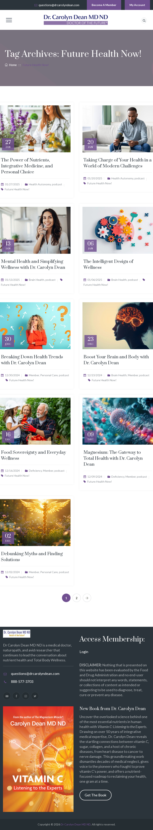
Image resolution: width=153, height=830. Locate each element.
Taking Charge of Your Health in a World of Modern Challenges (117, 163)
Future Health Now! (17, 189)
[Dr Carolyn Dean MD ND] (75, 20)
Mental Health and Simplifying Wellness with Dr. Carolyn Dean (33, 264)
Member (34, 375)
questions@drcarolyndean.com (59, 5)
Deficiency (35, 470)
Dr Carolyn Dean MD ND (76, 824)
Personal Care (49, 375)
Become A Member (104, 5)
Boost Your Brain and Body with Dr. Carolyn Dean (116, 360)
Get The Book (95, 795)
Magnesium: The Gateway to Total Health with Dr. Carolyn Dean (113, 458)
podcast (57, 184)
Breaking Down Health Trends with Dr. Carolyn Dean (32, 360)
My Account (137, 5)
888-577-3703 (22, 681)
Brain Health (36, 279)
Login (83, 651)
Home (12, 65)
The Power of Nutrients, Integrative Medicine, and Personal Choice (27, 166)
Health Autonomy (40, 184)
